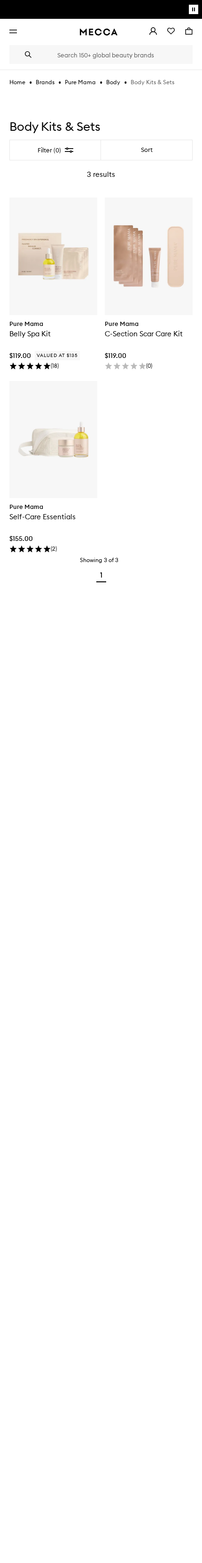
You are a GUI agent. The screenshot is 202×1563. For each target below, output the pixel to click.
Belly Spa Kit (30, 333)
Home (17, 82)
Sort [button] (147, 150)
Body (113, 82)
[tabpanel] (101, 363)
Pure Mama (80, 82)
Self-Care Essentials (42, 516)
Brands (45, 82)
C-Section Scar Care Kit (144, 333)
